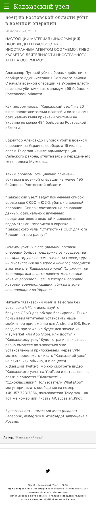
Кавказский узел (56, 106)
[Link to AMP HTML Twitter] (48, 471)
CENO (26, 313)
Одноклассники (20, 382)
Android (63, 323)
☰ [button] (7, 6)
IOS (77, 323)
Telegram (65, 302)
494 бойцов (48, 122)
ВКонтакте (48, 377)
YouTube (52, 371)
